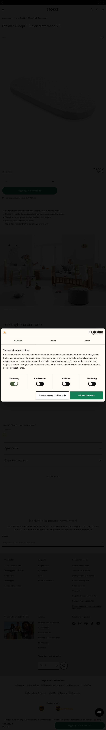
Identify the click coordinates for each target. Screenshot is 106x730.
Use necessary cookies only (52, 395)
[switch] (40, 384)
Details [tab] (53, 340)
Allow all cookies (86, 395)
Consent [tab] (18, 340)
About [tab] (88, 340)
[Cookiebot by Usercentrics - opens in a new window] (91, 333)
